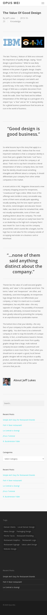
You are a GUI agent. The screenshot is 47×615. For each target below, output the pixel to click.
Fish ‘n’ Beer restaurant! (12, 425)
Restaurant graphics (12, 540)
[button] (42, 3)
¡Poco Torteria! (9, 436)
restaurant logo (29, 540)
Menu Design (9, 531)
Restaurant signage (12, 544)
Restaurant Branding (25, 536)
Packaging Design (24, 531)
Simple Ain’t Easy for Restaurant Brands (19, 420)
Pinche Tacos (9, 536)
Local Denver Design (26, 527)
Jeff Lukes (10, 18)
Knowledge (15, 21)
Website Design (10, 549)
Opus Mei (11, 3)
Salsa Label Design (29, 544)
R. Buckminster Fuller (11, 441)
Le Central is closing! (11, 430)
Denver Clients (10, 527)
